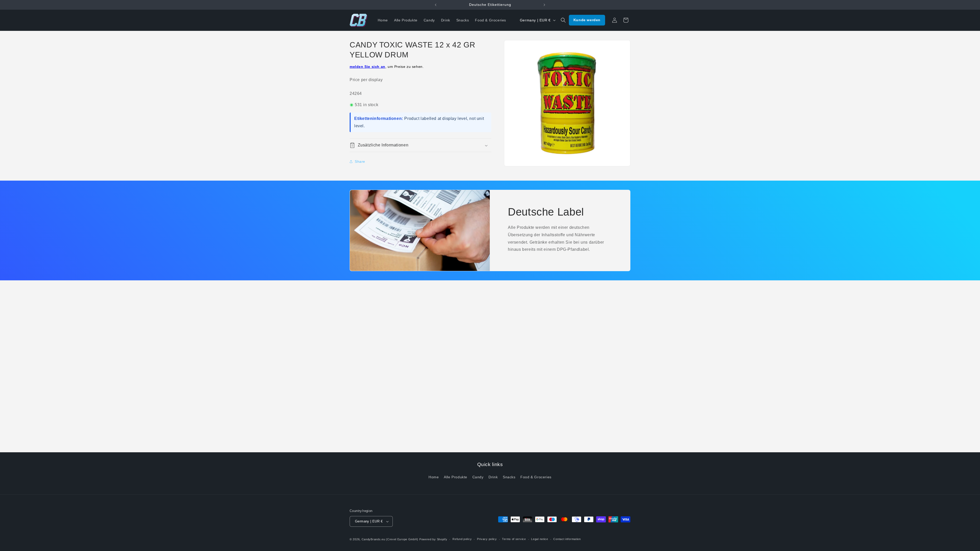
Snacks (509, 477)
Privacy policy (487, 539)
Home (433, 477)
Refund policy (462, 539)
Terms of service (514, 539)
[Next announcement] (544, 5)
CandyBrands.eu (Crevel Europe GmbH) (390, 539)
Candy (478, 477)
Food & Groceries (536, 477)
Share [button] (360, 161)
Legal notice (539, 539)
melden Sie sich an (367, 67)
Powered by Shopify (433, 539)
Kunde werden (587, 20)
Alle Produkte (455, 477)
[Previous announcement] (435, 5)
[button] (563, 20)
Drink (493, 477)
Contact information (567, 539)
